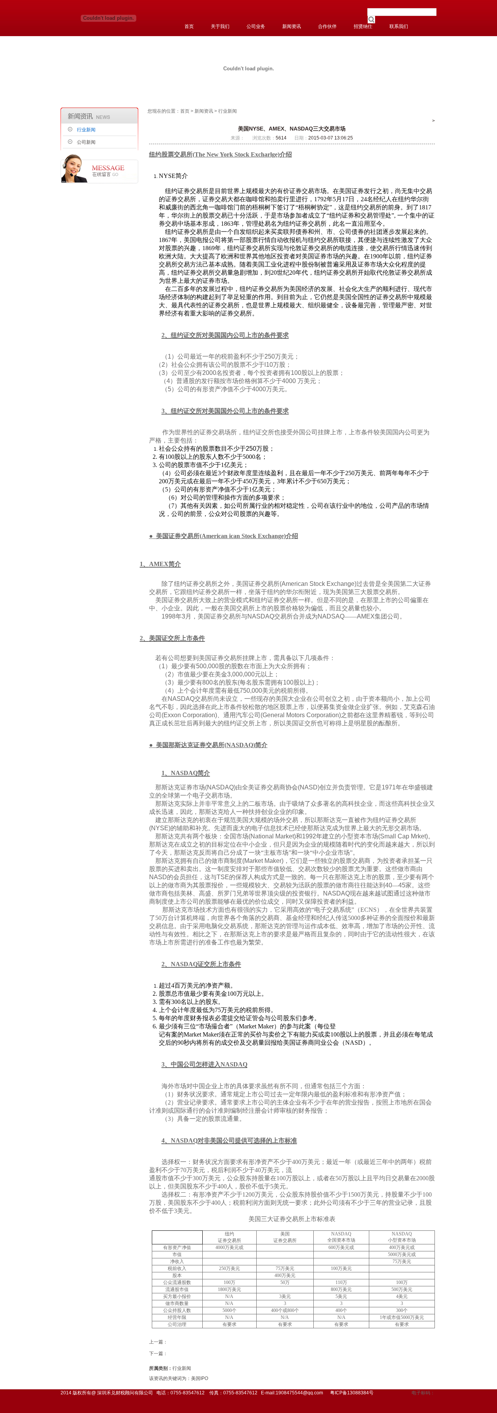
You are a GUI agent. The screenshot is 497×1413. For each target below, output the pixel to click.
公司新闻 (86, 142)
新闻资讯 (204, 111)
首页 (184, 111)
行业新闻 (86, 129)
